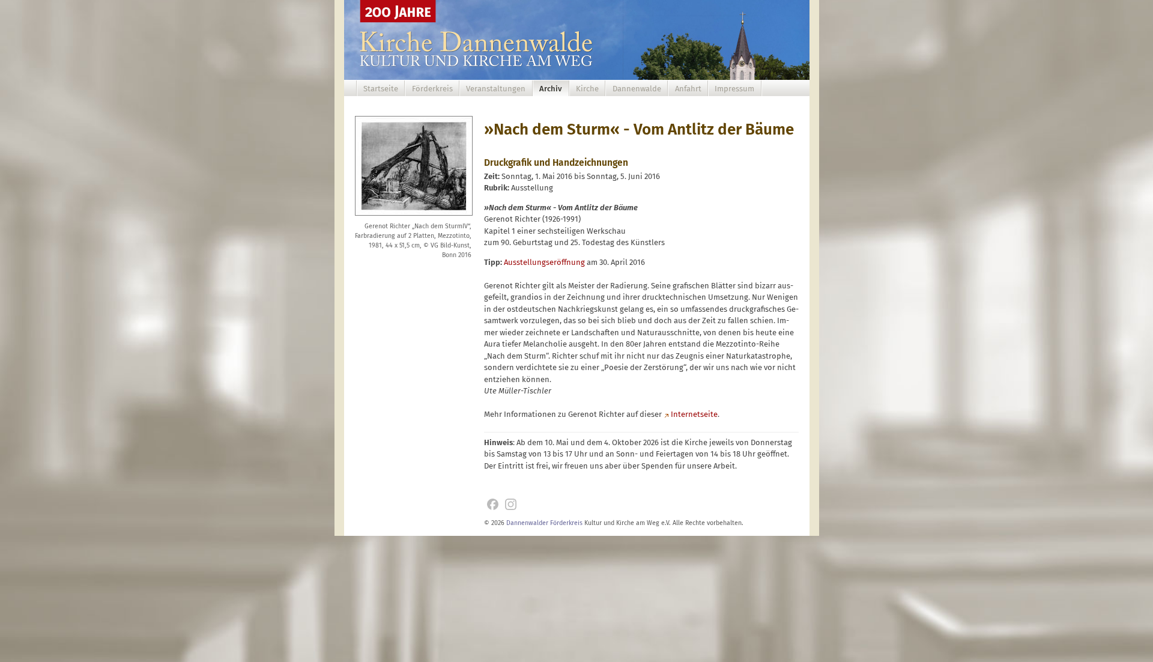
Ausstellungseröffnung (544, 262)
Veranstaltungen (495, 88)
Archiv (550, 88)
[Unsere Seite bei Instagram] (510, 504)
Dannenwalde (637, 88)
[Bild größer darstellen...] (414, 216)
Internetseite (694, 414)
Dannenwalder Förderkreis (544, 523)
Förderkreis (432, 88)
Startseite (380, 88)
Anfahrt (688, 88)
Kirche (587, 88)
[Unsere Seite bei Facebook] (492, 504)
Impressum (734, 88)
